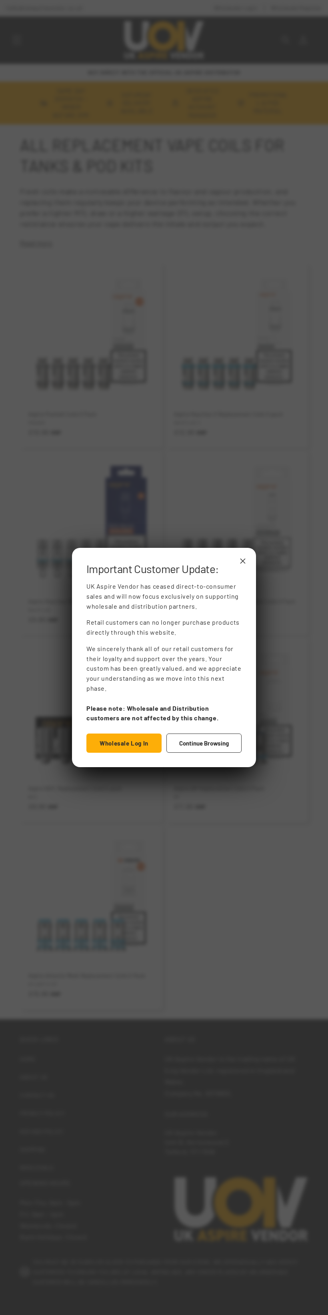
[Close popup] (242, 561)
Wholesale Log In (124, 743)
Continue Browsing (204, 743)
